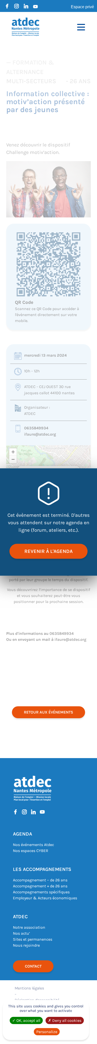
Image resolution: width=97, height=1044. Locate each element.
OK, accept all (27, 1020)
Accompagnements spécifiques (41, 892)
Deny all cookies (66, 1020)
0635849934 (36, 428)
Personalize (46, 1031)
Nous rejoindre (26, 945)
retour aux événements (48, 712)
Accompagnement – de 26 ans (40, 880)
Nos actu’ (21, 933)
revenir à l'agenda (48, 551)
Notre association (29, 927)
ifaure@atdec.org (40, 434)
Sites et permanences (32, 939)
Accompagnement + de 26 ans (40, 886)
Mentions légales (29, 988)
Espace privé (82, 7)
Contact (33, 966)
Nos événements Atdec (33, 844)
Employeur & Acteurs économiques (45, 898)
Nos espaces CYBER (30, 850)
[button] (13, 452)
